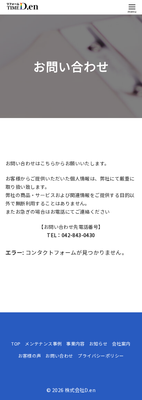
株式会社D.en (80, 389)
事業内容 (75, 343)
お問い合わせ (59, 355)
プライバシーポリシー (101, 355)
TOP (15, 343)
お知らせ (98, 343)
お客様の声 (29, 355)
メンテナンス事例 (43, 343)
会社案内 (121, 343)
